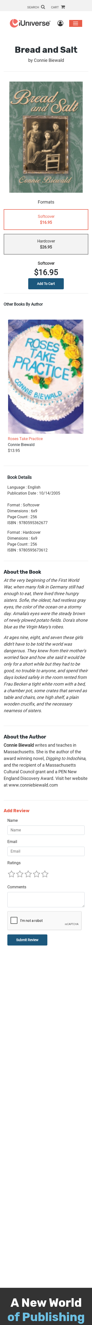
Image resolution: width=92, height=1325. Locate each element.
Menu (75, 23)
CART (55, 7)
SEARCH (33, 7)
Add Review (16, 810)
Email (12, 841)
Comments (16, 887)
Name (12, 820)
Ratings (14, 862)
